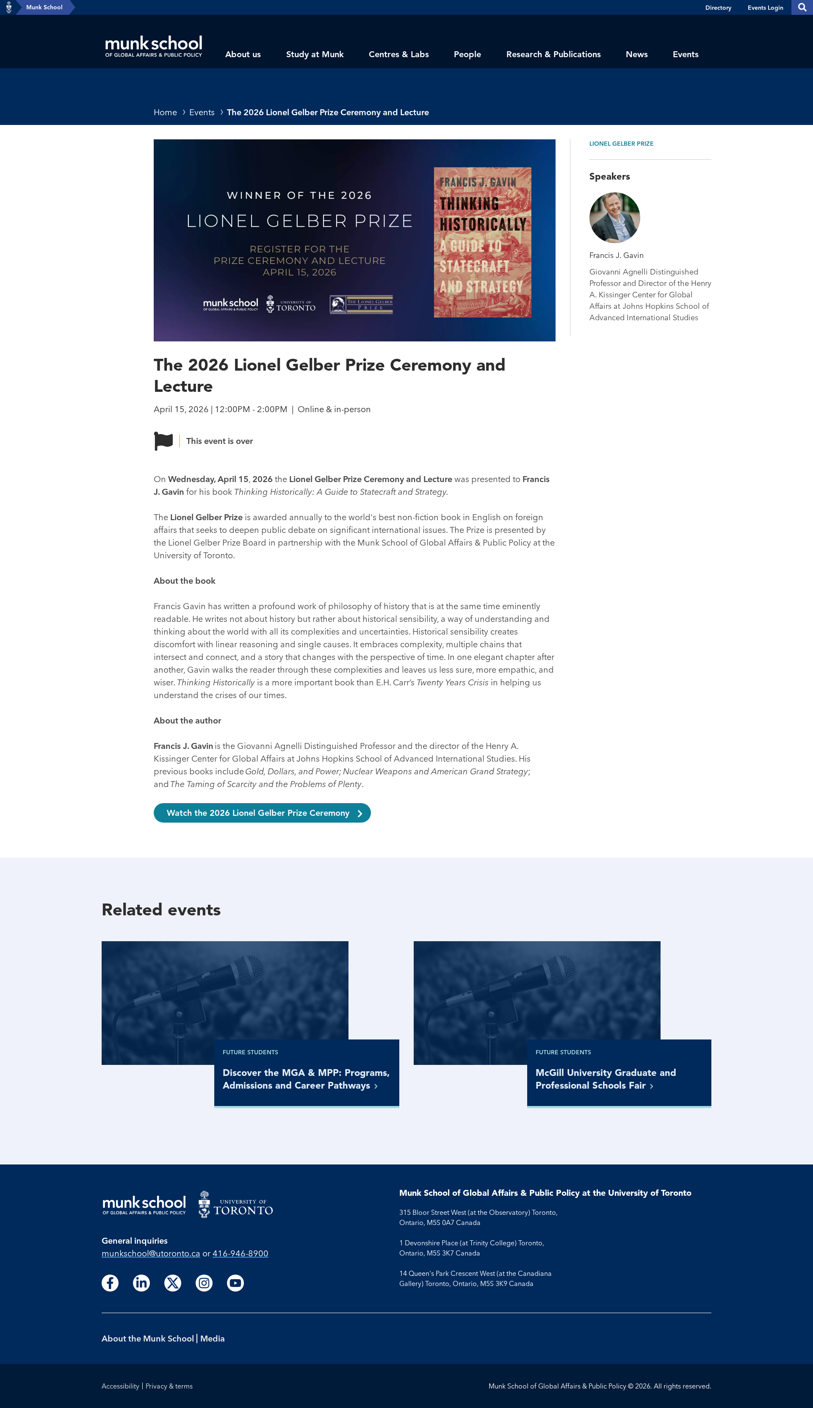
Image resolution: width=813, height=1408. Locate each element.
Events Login (765, 7)
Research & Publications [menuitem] (553, 54)
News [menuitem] (637, 54)
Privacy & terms (169, 1386)
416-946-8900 (240, 1253)
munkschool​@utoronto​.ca (151, 1253)
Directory (718, 7)
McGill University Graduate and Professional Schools (606, 1079)
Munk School (44, 7)
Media (212, 1338)
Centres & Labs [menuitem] (399, 54)
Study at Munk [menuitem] (315, 54)
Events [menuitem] (686, 54)
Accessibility (120, 1386)
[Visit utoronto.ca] (8, 7)
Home (165, 112)
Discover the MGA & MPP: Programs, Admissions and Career (306, 1079)
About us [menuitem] (243, 54)
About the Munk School (148, 1338)
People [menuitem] (467, 54)
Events (202, 112)
